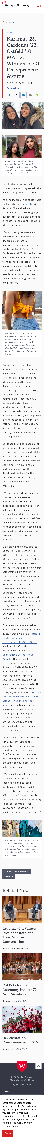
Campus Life (13, 88)
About (11, 22)
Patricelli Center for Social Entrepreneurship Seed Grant (21, 638)
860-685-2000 (23, 1085)
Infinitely (27, 204)
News (9, 33)
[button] (39, 6)
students (7, 871)
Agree (8, 1133)
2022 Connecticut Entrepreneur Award (17, 654)
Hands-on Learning (22, 871)
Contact (7, 1091)
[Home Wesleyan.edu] (6, 4)
